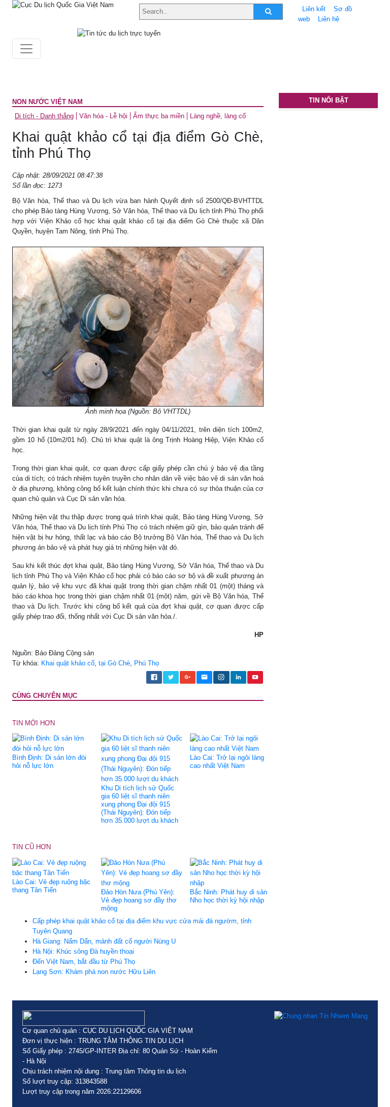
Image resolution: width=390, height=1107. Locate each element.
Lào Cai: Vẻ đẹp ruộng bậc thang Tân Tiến (51, 886)
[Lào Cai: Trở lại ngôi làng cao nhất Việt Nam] (230, 743)
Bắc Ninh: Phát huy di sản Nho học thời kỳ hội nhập (228, 896)
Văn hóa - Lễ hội (103, 116)
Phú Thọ (146, 663)
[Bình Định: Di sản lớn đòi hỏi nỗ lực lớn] (52, 743)
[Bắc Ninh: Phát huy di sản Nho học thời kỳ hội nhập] (230, 872)
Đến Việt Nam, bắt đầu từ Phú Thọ (83, 961)
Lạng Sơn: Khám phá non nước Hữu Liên (93, 972)
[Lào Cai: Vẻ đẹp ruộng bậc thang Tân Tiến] (52, 867)
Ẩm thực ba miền (158, 116)
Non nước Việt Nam (47, 102)
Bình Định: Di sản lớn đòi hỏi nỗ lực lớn (49, 761)
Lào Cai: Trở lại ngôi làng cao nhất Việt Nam (227, 761)
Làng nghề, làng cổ (218, 116)
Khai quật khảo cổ (67, 663)
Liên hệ (328, 19)
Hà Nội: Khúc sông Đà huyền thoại (83, 951)
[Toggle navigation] (26, 49)
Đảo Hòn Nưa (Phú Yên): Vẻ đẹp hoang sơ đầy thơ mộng (139, 900)
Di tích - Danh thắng (44, 116)
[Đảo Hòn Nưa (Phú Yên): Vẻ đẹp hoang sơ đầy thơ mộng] (141, 872)
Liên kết (314, 9)
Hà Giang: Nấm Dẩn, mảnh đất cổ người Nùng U (104, 941)
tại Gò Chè (114, 663)
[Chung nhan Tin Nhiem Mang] (321, 1016)
